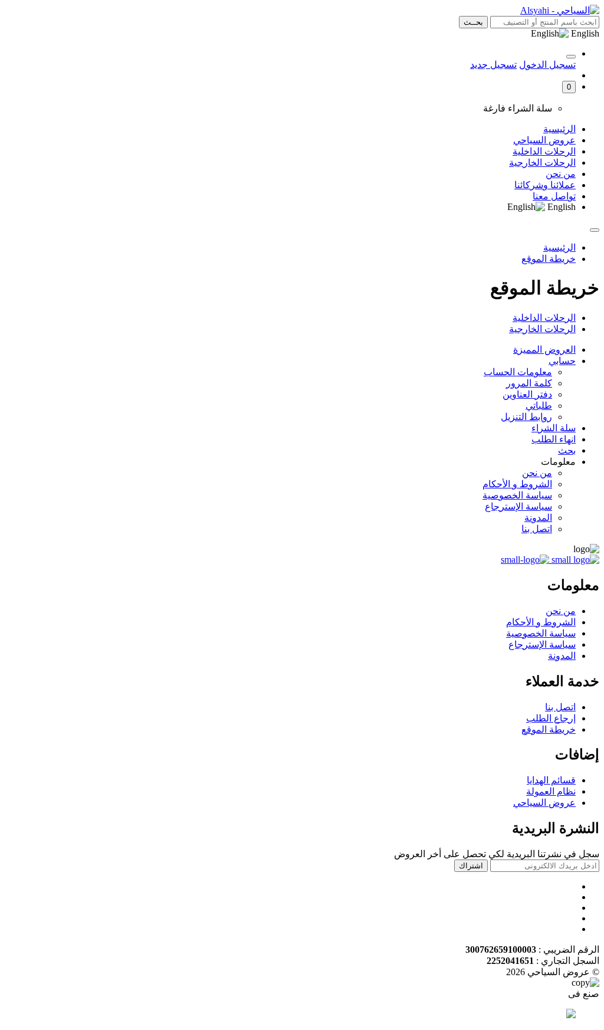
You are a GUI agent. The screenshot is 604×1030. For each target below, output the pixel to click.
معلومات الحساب (518, 372)
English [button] (584, 33)
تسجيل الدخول (547, 65)
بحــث (473, 22)
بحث (567, 450)
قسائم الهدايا (551, 780)
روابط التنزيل (526, 417)
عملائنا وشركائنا (545, 185)
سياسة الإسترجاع (518, 506)
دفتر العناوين (527, 394)
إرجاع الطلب (551, 718)
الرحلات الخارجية (542, 163)
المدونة (538, 518)
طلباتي (539, 406)
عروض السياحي (544, 140)
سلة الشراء (553, 428)
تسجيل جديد (493, 65)
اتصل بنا (536, 529)
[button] (569, 87)
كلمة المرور (529, 383)
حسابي (562, 361)
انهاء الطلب (553, 439)
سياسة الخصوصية (517, 495)
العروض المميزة (544, 350)
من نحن (561, 174)
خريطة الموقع (548, 259)
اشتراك (471, 865)
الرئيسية (559, 129)
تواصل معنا (554, 196)
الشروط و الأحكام (517, 484)
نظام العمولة (551, 791)
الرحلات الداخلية (544, 151)
